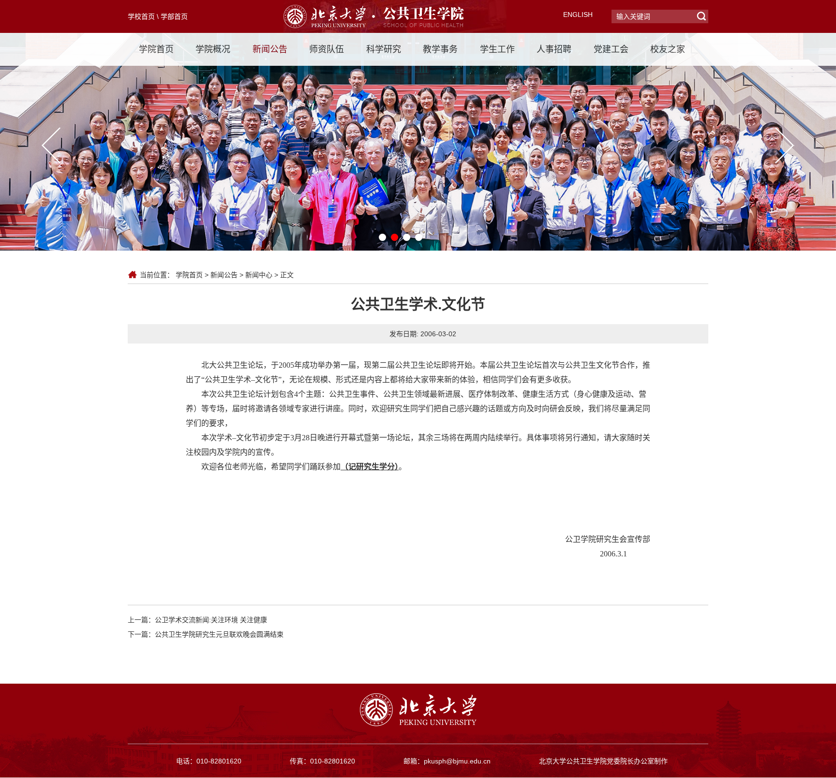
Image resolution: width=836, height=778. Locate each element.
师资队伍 (326, 49)
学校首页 (141, 16)
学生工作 (497, 49)
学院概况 (212, 49)
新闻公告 (270, 49)
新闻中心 (258, 275)
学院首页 (156, 49)
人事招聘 (554, 49)
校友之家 (667, 49)
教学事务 (440, 49)
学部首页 (174, 16)
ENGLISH (578, 14)
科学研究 (383, 49)
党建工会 (611, 49)
